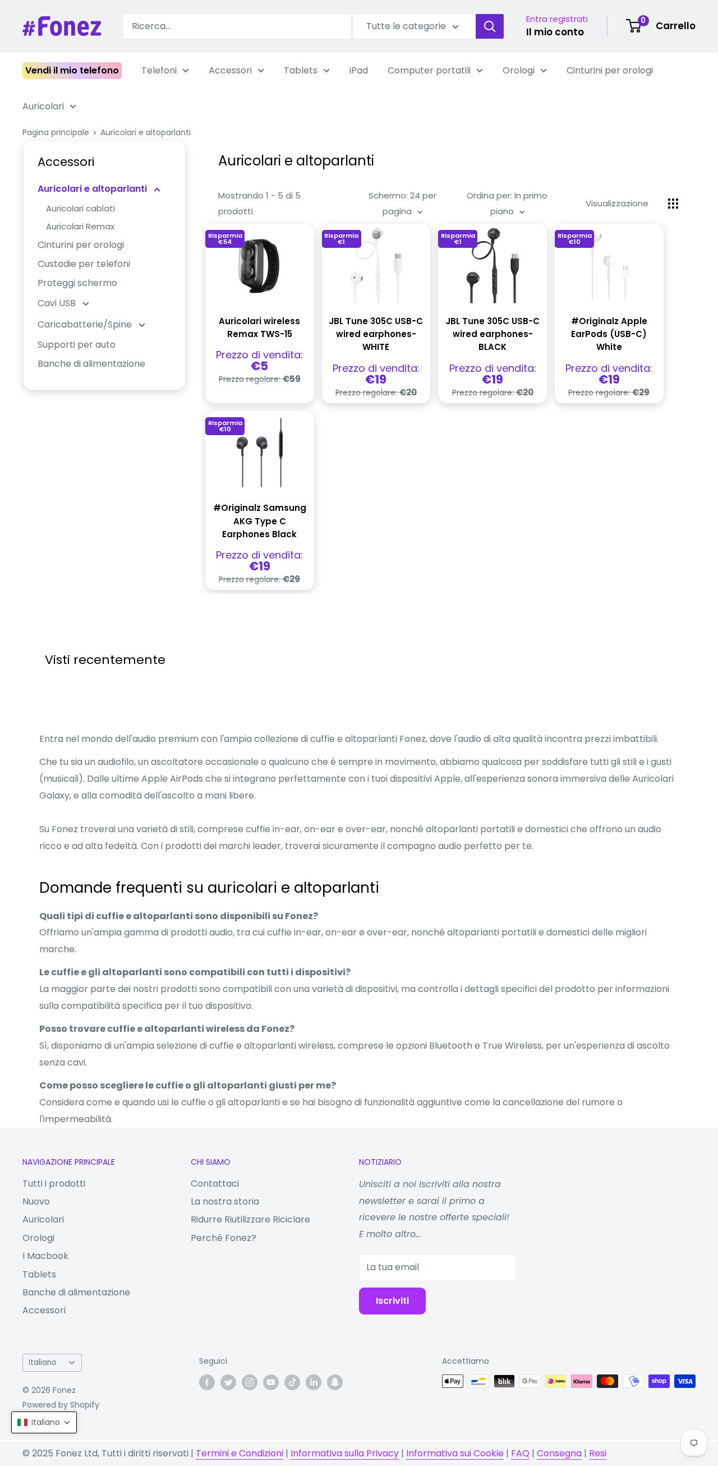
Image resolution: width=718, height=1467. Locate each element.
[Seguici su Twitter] (228, 1382)
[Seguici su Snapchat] (335, 1382)
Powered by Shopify (60, 1404)
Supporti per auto (77, 344)
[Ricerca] (490, 26)
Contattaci (215, 1183)
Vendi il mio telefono (72, 70)
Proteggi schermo (77, 282)
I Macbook (45, 1255)
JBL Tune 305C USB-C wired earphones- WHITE (376, 334)
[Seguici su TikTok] (292, 1382)
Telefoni (159, 70)
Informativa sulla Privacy (345, 1453)
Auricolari (43, 106)
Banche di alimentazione (91, 363)
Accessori (230, 70)
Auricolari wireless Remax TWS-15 (259, 327)
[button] (44, 1422)
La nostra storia (225, 1201)
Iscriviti (392, 1300)
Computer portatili (429, 70)
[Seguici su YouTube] (271, 1382)
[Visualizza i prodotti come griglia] (673, 204)
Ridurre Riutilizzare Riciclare (250, 1219)
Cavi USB (58, 303)
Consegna (559, 1453)
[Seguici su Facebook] (207, 1382)
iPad (358, 70)
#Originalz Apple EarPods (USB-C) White (609, 334)
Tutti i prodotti (53, 1183)
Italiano (43, 1362)
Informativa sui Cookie (455, 1453)
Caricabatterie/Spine (86, 324)
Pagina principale (55, 132)
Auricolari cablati (80, 208)
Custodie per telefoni (84, 263)
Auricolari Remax (80, 226)
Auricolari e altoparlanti (145, 132)
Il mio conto (555, 32)
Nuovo (36, 1201)
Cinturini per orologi (610, 70)
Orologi (519, 70)
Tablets (300, 70)
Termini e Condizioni (239, 1453)
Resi (597, 1453)
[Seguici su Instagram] (249, 1382)
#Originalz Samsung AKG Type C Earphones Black (259, 521)
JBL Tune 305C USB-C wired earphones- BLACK (492, 334)
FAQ (520, 1453)
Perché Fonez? (223, 1237)
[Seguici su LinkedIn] (313, 1382)
